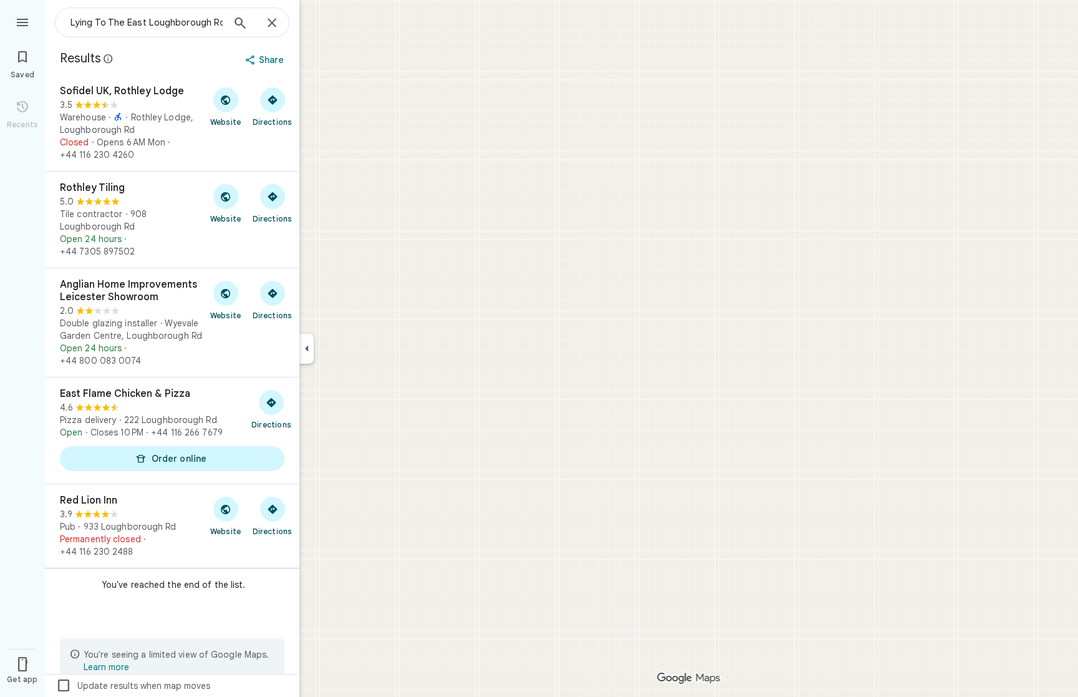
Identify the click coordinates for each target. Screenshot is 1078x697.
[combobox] (146, 22)
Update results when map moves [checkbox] (133, 685)
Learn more (106, 667)
